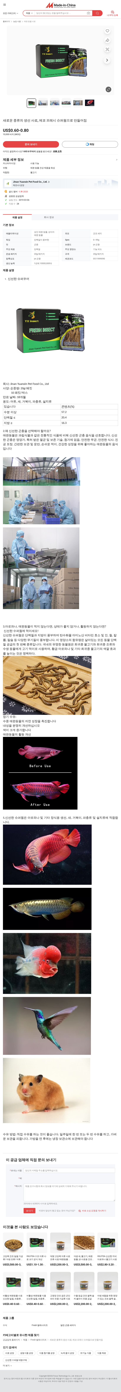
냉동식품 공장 (26, 1353)
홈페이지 (6, 21)
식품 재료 (101, 1353)
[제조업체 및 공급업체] (60, 5)
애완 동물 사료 (30, 21)
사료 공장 (9, 1353)
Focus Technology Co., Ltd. (64, 1376)
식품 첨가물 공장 (47, 1353)
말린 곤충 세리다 (68, 1325)
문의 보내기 (31, 144)
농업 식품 (17, 21)
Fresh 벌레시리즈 (40, 1325)
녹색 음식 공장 (67, 1353)
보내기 (29, 1210)
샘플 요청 (57, 151)
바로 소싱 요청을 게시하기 (92, 1210)
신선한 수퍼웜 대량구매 (16, 1360)
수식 (5, 1325)
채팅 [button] (92, 144)
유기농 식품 (85, 1353)
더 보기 (6, 1365)
